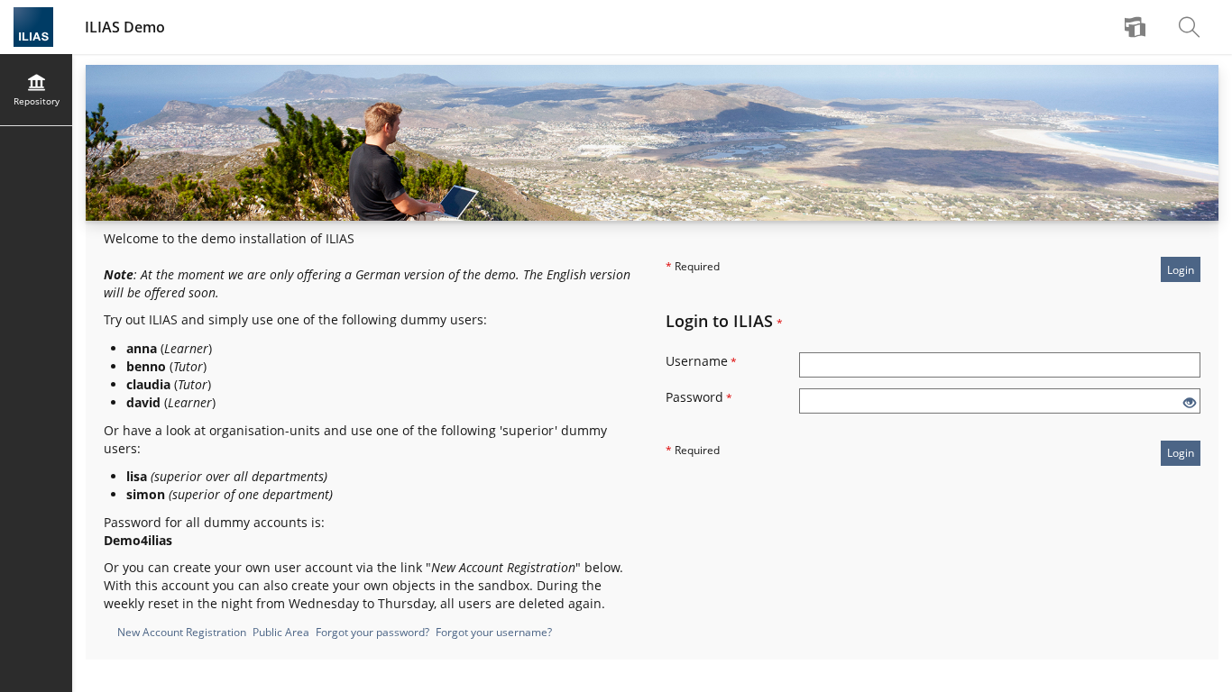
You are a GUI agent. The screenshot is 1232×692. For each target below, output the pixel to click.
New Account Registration (181, 632)
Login (1180, 270)
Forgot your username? (494, 632)
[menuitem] (1137, 27)
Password (699, 396)
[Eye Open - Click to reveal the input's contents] (1189, 403)
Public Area (281, 632)
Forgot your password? (372, 632)
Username (701, 360)
